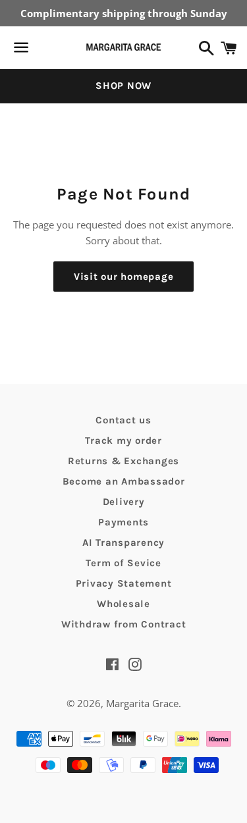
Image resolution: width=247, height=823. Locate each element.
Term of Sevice (123, 563)
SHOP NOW (123, 86)
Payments (123, 522)
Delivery (124, 502)
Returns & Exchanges (123, 461)
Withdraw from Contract (123, 624)
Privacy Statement (124, 583)
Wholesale (123, 604)
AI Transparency (123, 542)
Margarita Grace (142, 703)
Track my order (123, 440)
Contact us (123, 420)
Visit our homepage (124, 276)
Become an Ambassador (124, 481)
